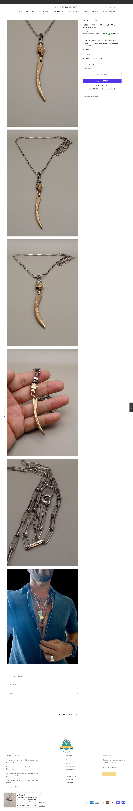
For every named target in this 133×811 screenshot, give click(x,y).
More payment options (102, 85)
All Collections (70, 766)
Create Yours (44, 12)
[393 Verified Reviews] (66, 754)
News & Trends (109, 12)
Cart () (125, 7)
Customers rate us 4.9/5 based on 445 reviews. (31, 806)
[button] (87, 27)
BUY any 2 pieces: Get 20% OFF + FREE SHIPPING (66, 2)
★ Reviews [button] (131, 407)
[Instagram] (11, 787)
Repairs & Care (13, 685)
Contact (95, 12)
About (85, 12)
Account (108, 7)
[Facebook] (7, 787)
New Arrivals (73, 12)
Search (116, 7)
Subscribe (109, 774)
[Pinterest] (16, 787)
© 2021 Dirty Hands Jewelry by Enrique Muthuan (26, 802)
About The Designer (15, 676)
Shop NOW (30, 12)
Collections (59, 12)
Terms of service (71, 776)
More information (91, 96)
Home (20, 12)
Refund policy (70, 779)
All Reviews (69, 782)
